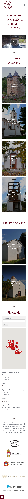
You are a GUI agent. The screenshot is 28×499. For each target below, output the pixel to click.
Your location (7, 318)
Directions (5, 386)
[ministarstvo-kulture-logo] (14, 450)
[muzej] (14, 440)
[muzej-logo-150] (7, 2)
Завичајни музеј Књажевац (18, 490)
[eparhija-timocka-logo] (14, 460)
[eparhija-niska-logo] (14, 470)
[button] (10, 347)
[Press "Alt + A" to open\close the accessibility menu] (2, 497)
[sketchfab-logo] (14, 486)
